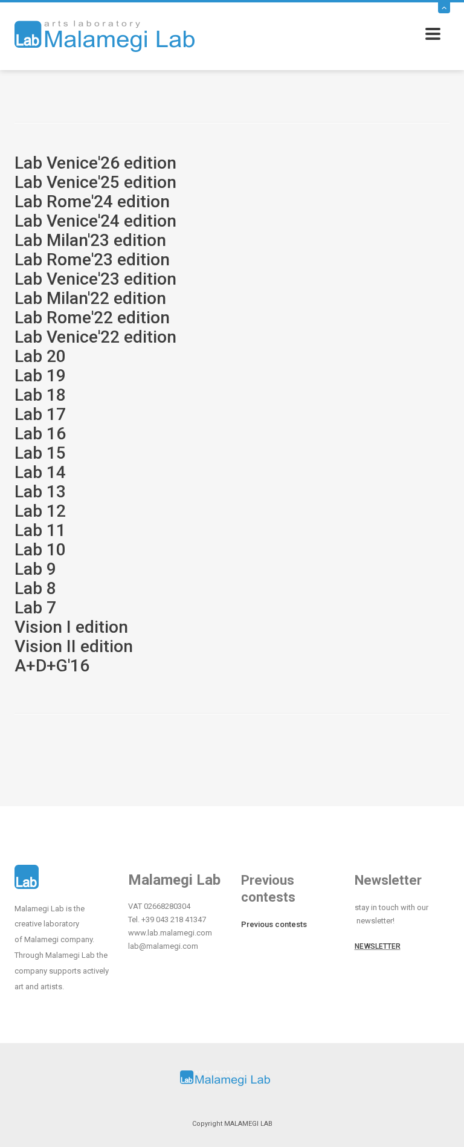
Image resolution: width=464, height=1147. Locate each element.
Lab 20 (40, 356)
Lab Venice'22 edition (95, 337)
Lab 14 (40, 472)
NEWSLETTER (378, 946)
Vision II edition (73, 646)
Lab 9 (35, 569)
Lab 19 (40, 376)
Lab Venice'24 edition (95, 221)
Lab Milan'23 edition (90, 240)
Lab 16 (40, 434)
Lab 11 (40, 530)
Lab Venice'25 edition (95, 182)
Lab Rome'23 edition (92, 260)
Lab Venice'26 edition (95, 163)
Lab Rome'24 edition (92, 202)
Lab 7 (35, 608)
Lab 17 (40, 414)
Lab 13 (40, 492)
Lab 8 (35, 588)
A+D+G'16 (51, 666)
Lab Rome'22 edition (92, 318)
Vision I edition (71, 627)
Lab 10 (40, 550)
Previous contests (274, 924)
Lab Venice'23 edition (95, 279)
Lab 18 (40, 395)
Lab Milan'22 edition (90, 298)
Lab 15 (40, 453)
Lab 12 (40, 511)
